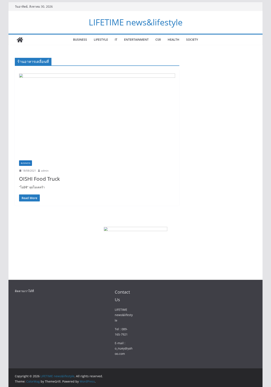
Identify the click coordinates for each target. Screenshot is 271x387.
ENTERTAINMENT (136, 39)
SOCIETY (192, 39)
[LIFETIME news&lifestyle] (20, 40)
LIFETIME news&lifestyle (136, 22)
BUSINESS (80, 39)
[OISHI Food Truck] (97, 117)
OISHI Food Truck (39, 178)
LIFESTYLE (101, 39)
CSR (158, 39)
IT (116, 39)
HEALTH (173, 39)
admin (44, 170)
